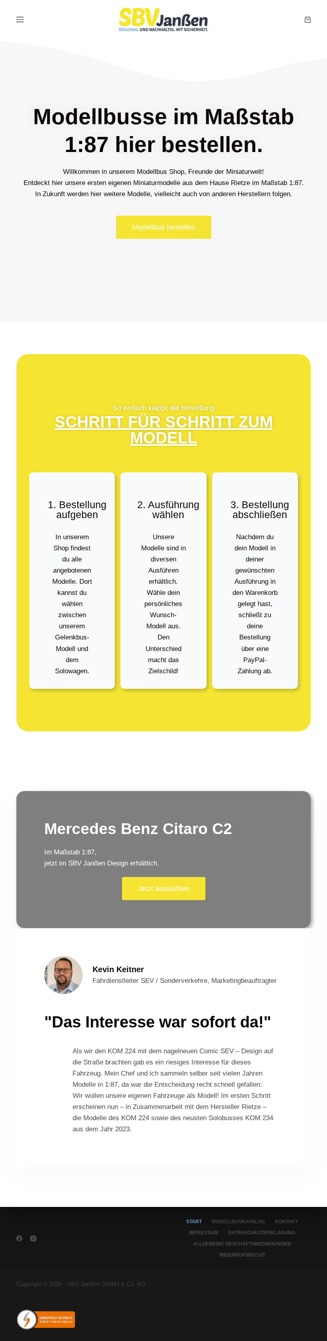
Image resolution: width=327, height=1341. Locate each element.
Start (194, 1221)
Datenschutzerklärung (261, 1233)
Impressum (203, 1233)
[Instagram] (33, 1239)
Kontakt (286, 1221)
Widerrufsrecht (242, 1255)
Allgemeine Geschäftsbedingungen (242, 1244)
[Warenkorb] (308, 20)
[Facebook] (19, 1239)
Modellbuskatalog (238, 1221)
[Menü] (20, 19)
